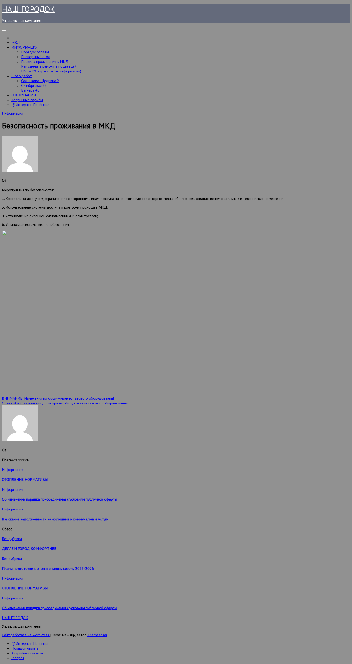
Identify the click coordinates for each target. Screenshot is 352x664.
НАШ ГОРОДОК (28, 9)
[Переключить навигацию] (4, 30)
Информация (12, 113)
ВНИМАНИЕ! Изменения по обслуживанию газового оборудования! (58, 398)
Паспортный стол (35, 56)
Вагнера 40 (30, 90)
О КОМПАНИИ (23, 95)
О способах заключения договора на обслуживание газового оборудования (65, 403)
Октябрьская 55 (34, 85)
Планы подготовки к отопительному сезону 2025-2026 (48, 568)
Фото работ (21, 75)
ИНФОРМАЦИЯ (24, 47)
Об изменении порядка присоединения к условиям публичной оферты (59, 499)
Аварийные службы (27, 99)
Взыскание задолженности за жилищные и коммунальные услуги (55, 519)
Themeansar (97, 634)
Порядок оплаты (35, 52)
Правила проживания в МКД (44, 61)
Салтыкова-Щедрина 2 (40, 80)
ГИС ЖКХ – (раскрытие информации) (51, 71)
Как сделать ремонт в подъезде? (48, 66)
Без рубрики (12, 538)
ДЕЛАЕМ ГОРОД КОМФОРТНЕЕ (29, 548)
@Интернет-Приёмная (30, 104)
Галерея (17, 657)
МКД (15, 42)
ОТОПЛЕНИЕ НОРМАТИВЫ (25, 479)
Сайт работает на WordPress (26, 634)
